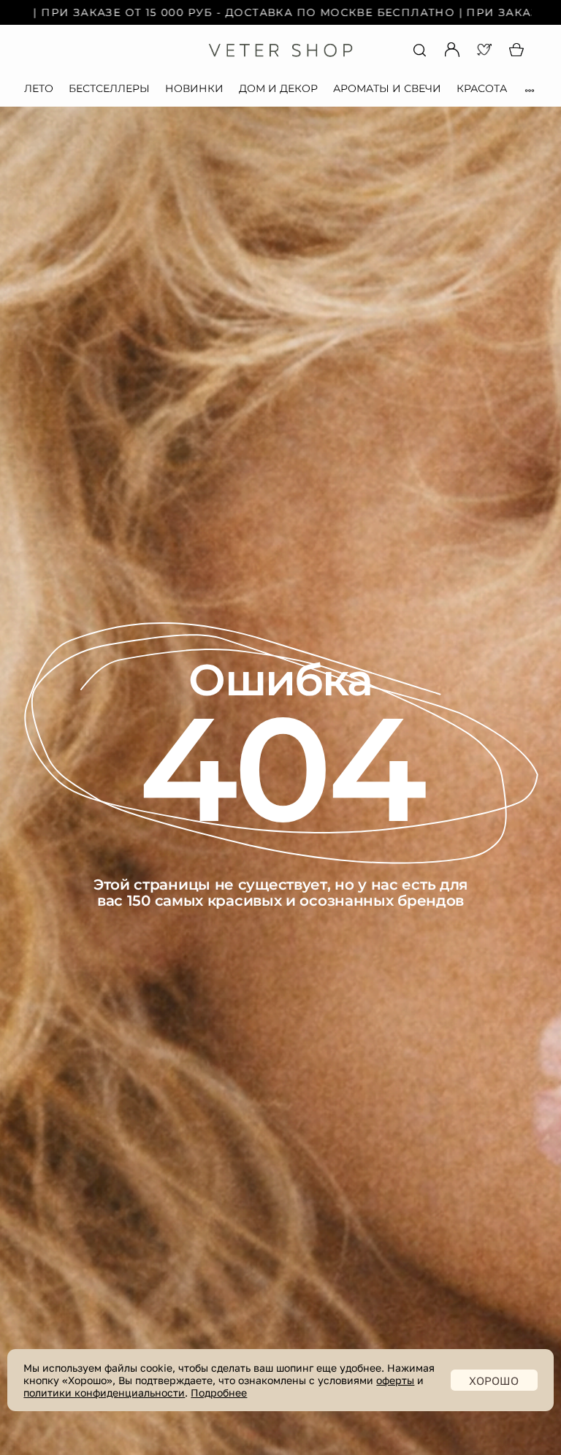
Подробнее (219, 1392)
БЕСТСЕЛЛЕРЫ (109, 88)
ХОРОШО (494, 1380)
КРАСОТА (482, 88)
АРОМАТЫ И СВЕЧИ (387, 88)
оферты (395, 1380)
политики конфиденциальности (104, 1392)
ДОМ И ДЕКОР (278, 88)
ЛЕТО (38, 88)
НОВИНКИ (194, 88)
